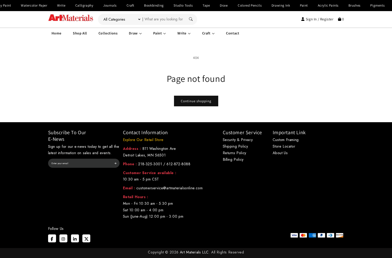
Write (56, 5)
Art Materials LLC (194, 252)
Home (56, 33)
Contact (232, 33)
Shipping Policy (235, 146)
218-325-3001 (150, 164)
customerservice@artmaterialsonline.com (169, 188)
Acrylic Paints (322, 5)
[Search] (191, 19)
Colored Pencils (244, 5)
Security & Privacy (238, 139)
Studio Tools (177, 5)
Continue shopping (196, 101)
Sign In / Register (319, 19)
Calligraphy (79, 5)
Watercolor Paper (28, 5)
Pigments (372, 5)
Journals (104, 5)
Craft (125, 5)
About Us (280, 153)
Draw (218, 5)
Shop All (80, 33)
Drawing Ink (275, 5)
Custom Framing (286, 139)
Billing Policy (233, 159)
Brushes (349, 5)
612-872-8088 (178, 164)
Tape (200, 5)
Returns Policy (234, 153)
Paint (298, 5)
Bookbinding (148, 5)
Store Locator (284, 146)
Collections (108, 33)
